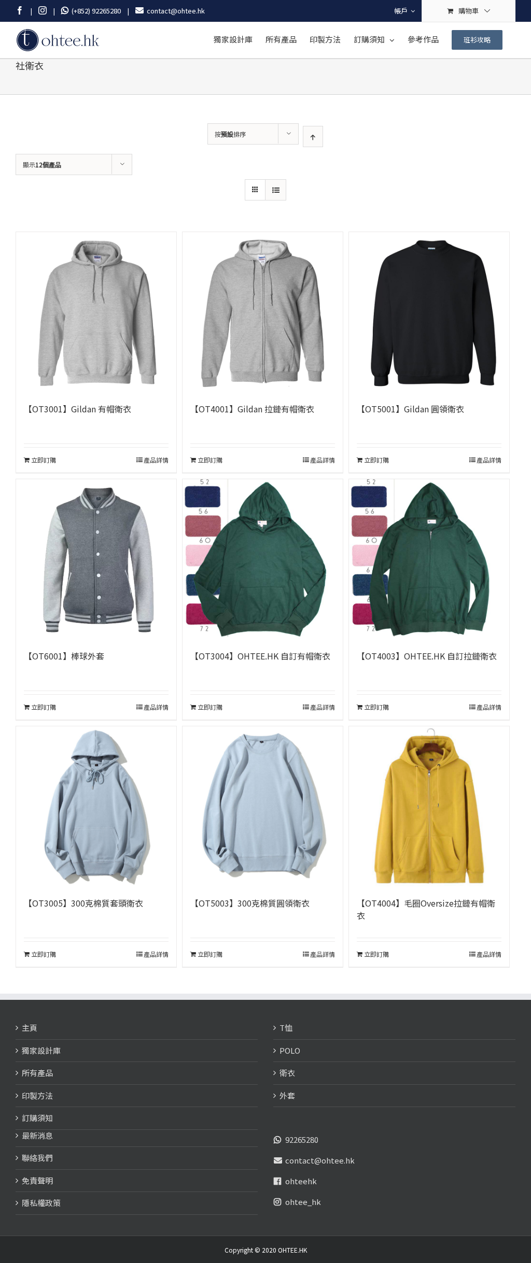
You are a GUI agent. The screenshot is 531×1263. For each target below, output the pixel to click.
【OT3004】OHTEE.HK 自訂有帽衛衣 (260, 656)
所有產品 (37, 1072)
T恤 (286, 1027)
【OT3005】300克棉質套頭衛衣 (83, 903)
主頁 (29, 1027)
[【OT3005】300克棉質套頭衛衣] (96, 806)
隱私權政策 (41, 1202)
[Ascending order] (313, 136)
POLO (290, 1050)
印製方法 (37, 1095)
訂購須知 (37, 1117)
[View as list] (276, 190)
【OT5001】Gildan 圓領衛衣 (410, 409)
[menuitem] (404, 11)
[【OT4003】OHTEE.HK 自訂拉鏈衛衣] (429, 559)
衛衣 (287, 1072)
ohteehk (301, 1180)
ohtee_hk (303, 1201)
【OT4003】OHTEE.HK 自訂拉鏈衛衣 (427, 656)
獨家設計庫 (41, 1050)
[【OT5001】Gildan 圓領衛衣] (429, 312)
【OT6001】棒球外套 (64, 656)
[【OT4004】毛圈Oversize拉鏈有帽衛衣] (429, 806)
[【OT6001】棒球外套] (96, 559)
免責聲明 (37, 1180)
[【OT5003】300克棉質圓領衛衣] (263, 806)
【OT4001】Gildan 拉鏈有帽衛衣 (252, 409)
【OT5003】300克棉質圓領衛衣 (250, 903)
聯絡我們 (37, 1157)
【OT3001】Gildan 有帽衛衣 (77, 409)
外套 (287, 1095)
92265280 (301, 1139)
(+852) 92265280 (94, 11)
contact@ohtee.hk (320, 1160)
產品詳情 (156, 459)
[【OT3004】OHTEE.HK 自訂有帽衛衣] (263, 559)
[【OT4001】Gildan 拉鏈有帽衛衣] (263, 312)
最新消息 (37, 1135)
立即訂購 (43, 459)
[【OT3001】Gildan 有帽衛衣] (96, 312)
